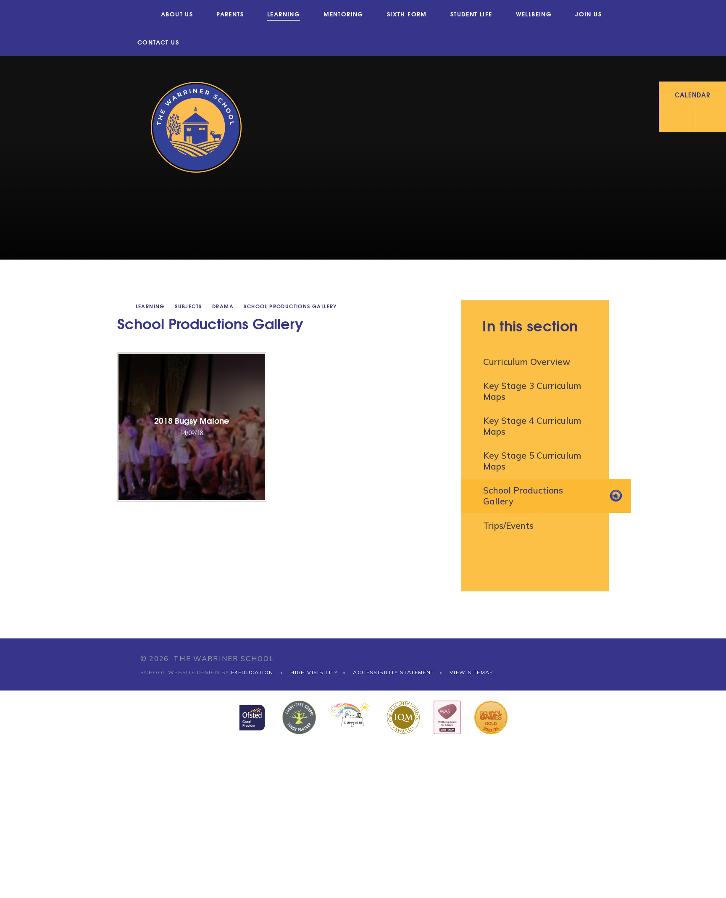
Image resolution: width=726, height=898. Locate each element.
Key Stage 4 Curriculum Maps (532, 426)
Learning (150, 306)
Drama (223, 306)
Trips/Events (508, 525)
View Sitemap (472, 672)
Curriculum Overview (526, 361)
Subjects (188, 306)
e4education (252, 672)
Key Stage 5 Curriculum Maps (532, 461)
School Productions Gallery (290, 306)
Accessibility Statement (393, 672)
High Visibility (314, 672)
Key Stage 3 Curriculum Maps (532, 391)
